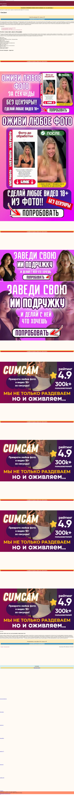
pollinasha (1, 790)
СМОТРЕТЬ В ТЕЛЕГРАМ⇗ (37, 19)
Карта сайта (2, 793)
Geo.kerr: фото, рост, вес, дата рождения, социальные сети (12, 29)
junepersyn (1, 725)
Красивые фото (37, 667)
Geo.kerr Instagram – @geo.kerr (7, 28)
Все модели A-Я (7, 793)
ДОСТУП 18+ (4, 5)
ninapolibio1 (2, 738)
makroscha (1, 764)
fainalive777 (2, 751)
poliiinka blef (2, 777)
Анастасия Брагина (3, 698)
